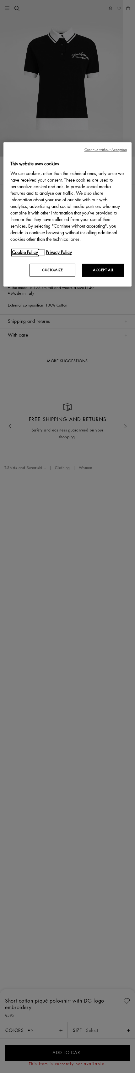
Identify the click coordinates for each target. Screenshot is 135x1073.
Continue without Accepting (105, 150)
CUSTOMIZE (52, 270)
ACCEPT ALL (103, 270)
